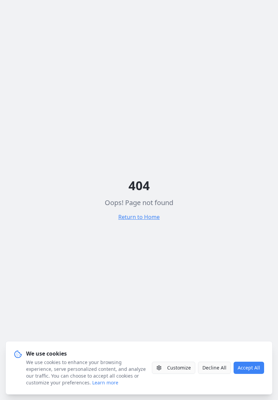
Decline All (214, 367)
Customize (179, 367)
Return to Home (139, 217)
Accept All (249, 367)
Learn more (105, 382)
